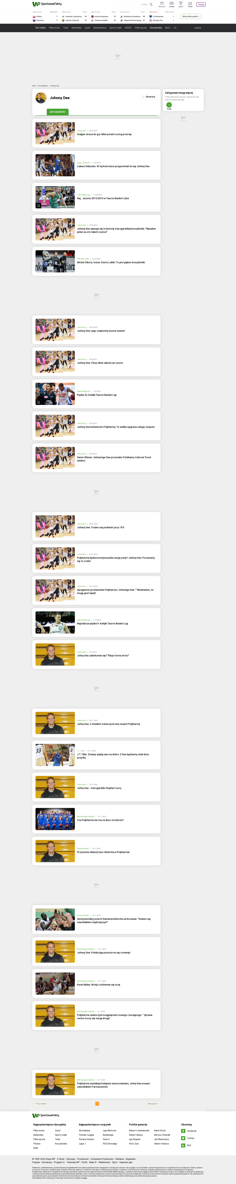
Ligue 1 (82, 1143)
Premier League (86, 1135)
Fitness (36, 1143)
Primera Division (86, 1139)
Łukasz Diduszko (83, 163)
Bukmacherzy (99, 27)
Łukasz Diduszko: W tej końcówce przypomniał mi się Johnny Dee (113, 166)
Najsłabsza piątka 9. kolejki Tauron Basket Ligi (102, 623)
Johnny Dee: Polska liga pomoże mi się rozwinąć (103, 952)
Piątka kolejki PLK (83, 391)
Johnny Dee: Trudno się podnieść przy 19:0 (100, 527)
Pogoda (36, 1162)
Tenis (65, 27)
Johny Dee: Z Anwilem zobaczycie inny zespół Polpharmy (108, 724)
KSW (35, 1148)
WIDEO (128, 27)
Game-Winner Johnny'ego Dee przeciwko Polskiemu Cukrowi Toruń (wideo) (114, 459)
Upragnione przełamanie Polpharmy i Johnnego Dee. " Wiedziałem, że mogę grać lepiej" (115, 591)
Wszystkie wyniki (190, 16)
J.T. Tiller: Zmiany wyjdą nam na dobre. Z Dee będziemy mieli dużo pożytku (113, 756)
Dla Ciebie (41, 27)
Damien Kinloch (83, 849)
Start (34, 86)
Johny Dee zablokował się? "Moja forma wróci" (103, 655)
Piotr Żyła (134, 1143)
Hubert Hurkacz (161, 1143)
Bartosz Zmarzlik (162, 1135)
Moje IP (93, 1162)
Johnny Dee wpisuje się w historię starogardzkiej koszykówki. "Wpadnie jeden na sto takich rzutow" (116, 230)
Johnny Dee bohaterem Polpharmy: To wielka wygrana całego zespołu (116, 426)
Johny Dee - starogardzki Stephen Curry (99, 788)
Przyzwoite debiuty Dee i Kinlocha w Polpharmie (103, 852)
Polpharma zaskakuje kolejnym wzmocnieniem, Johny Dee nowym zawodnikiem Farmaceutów (113, 1085)
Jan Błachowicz (161, 1139)
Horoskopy (47, 1162)
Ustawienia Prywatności (102, 1159)
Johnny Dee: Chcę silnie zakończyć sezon (100, 362)
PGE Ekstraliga (110, 1143)
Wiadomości (104, 1162)
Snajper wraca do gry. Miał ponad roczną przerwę (104, 134)
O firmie (60, 1159)
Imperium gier (126, 1162)
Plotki (84, 1162)
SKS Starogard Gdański (86, 817)
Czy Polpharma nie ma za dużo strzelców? (100, 820)
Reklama (120, 1159)
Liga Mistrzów (109, 1130)
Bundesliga (108, 1135)
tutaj (85, 1178)
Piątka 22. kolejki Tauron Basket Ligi (96, 394)
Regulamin (130, 1159)
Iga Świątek (134, 1139)
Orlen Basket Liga (84, 195)
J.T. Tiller (81, 751)
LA (175, 27)
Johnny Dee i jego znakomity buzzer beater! (101, 330)
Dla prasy (70, 1159)
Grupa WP (50, 1159)
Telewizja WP (73, 1162)
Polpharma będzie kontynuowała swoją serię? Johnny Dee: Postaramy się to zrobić (116, 559)
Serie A (106, 1139)
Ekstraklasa (84, 1130)
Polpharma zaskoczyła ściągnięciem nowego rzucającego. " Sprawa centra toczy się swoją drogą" (114, 1017)
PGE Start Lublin (83, 259)
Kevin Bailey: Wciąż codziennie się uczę (98, 984)
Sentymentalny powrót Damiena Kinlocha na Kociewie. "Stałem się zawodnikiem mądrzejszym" (114, 920)
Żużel (87, 27)
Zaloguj (201, 4)
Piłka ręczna (141, 27)
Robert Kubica (136, 1135)
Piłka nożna (54, 27)
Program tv (59, 1162)
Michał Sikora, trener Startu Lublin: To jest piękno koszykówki (111, 262)
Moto (167, 27)
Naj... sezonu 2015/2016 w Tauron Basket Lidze (103, 198)
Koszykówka (156, 27)
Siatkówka (77, 27)
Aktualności (57, 112)
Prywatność (83, 1159)
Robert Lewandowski (139, 1130)
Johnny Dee (81, 131)
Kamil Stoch (160, 1130)
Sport (115, 1162)
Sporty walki (115, 27)
